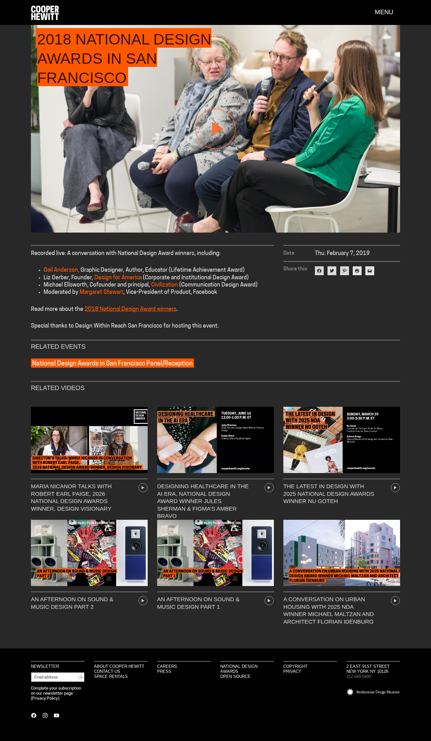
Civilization (164, 285)
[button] (387, 12)
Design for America (118, 278)
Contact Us (107, 671)
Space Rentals (111, 676)
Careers (167, 666)
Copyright (295, 666)
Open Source (235, 676)
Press (164, 671)
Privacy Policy (45, 699)
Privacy (292, 671)
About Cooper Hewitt (119, 666)
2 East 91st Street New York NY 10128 (368, 669)
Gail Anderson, (61, 270)
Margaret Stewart (101, 292)
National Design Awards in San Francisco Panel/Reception (112, 364)
